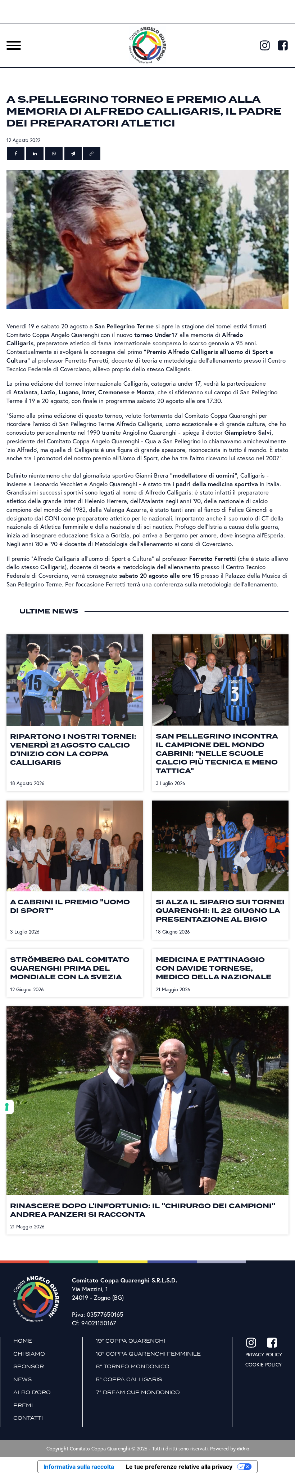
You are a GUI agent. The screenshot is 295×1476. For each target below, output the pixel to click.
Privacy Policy (263, 1354)
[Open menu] (13, 45)
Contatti (28, 1418)
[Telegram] (73, 153)
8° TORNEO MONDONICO (132, 1366)
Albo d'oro (32, 1392)
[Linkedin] (35, 153)
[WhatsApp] (54, 153)
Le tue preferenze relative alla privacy (179, 1466)
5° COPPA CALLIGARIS (129, 1379)
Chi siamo (29, 1354)
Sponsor (28, 1366)
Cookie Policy (263, 1364)
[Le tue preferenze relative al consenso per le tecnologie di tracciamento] (7, 1107)
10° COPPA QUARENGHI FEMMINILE (148, 1354)
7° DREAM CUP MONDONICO (138, 1392)
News (22, 1379)
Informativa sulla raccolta (79, 1466)
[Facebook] (15, 153)
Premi (23, 1405)
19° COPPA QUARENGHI (130, 1341)
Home (22, 1341)
